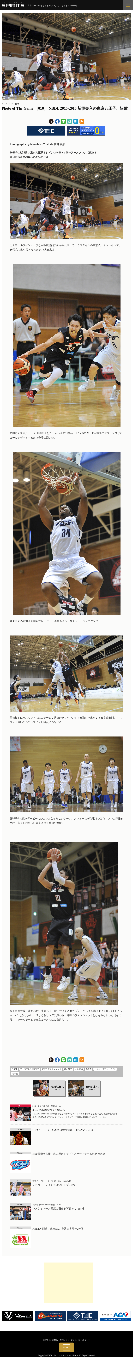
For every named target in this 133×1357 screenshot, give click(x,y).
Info (17, 103)
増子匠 (15, 1074)
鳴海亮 (88, 1069)
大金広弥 (79, 1069)
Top (125, 1349)
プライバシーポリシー (80, 1340)
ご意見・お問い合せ (60, 1340)
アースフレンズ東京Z (29, 1069)
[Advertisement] (68, 1283)
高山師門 (68, 1069)
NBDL (14, 1069)
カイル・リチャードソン (105, 1069)
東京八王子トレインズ (51, 1069)
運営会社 (47, 1340)
